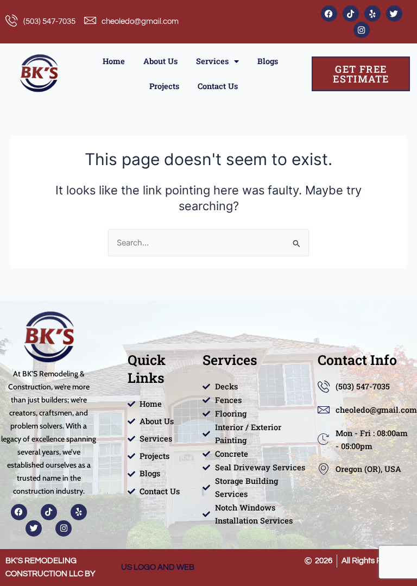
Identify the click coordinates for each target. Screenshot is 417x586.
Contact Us (218, 86)
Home (114, 61)
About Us (160, 61)
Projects (164, 86)
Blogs (267, 61)
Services (212, 61)
